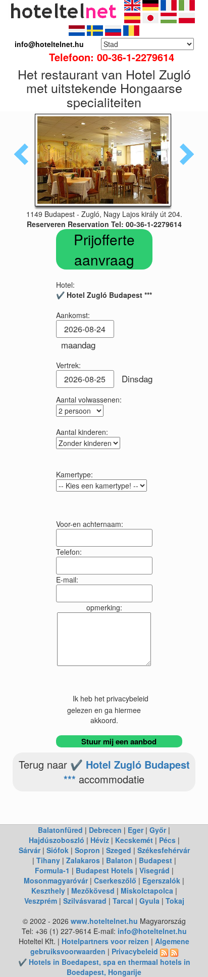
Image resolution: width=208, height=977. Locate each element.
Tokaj (175, 901)
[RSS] (164, 951)
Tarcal (123, 901)
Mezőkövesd (93, 890)
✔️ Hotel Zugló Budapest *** (127, 771)
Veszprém (40, 901)
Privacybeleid (135, 951)
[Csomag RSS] (174, 951)
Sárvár (29, 850)
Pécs (167, 840)
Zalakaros (83, 860)
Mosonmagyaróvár (56, 880)
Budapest (155, 860)
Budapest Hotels (104, 870)
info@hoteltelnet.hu (152, 931)
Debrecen (105, 830)
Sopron (87, 850)
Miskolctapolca (147, 890)
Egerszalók (161, 880)
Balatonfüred (60, 830)
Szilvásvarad (85, 901)
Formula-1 (52, 870)
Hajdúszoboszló (56, 840)
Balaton (119, 860)
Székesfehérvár (163, 850)
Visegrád (154, 870)
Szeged (118, 850)
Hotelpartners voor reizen (105, 941)
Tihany (48, 860)
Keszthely (48, 890)
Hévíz (99, 840)
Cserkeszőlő (115, 880)
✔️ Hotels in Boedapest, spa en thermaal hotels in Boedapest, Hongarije (104, 967)
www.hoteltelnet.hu (104, 921)
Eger (135, 830)
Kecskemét (134, 840)
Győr (157, 830)
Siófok (57, 850)
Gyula (149, 901)
